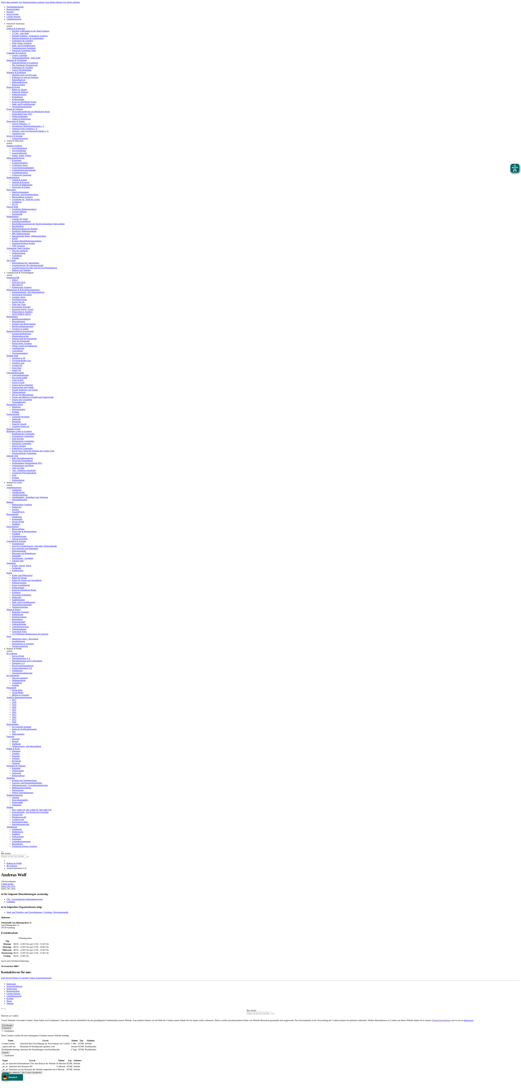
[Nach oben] (5, 1008)
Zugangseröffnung (14, 986)
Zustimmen (9, 1031)
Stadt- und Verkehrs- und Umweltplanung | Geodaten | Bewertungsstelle (37, 912)
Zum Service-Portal (9, 978)
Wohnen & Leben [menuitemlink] (14, 482)
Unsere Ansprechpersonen (40, 978)
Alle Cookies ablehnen (11, 1073)
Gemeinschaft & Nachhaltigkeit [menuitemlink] (20, 273)
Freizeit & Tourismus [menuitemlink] (16, 24)
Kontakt (10, 998)
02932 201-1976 (8, 886)
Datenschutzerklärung (441, 1020)
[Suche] (2, 1008)
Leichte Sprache (13, 16)
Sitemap (10, 1003)
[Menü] (2, 851)
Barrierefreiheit (13, 9)
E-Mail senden (7, 884)
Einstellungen (7, 1025)
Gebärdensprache (14, 19)
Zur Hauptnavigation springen (32, 2)
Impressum (11, 984)
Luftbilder (11, 902)
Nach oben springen (9, 2)
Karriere (10, 12)
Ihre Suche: (6, 853)
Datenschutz (12, 989)
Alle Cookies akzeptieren (31, 1073)
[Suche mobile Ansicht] (28, 856)
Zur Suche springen (71, 2)
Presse (9, 1001)
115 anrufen (23, 978)
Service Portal (12, 14)
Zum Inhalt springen (54, 2)
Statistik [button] (5, 1053)
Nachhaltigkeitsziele (15, 7)
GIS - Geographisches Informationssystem (25, 899)
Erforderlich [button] (6, 1028)
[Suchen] (273, 1013)
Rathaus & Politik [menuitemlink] (14, 648)
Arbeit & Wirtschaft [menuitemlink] (15, 141)
